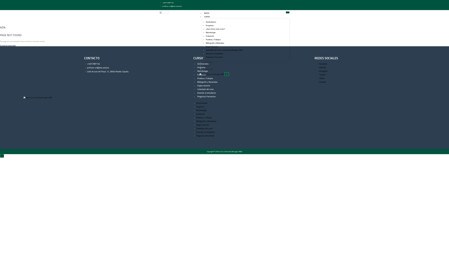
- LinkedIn (322, 67)
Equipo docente (212, 47)
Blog (206, 66)
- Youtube (322, 82)
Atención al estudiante (214, 54)
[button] (246, 100)
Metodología (210, 33)
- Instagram (323, 71)
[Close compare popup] (2, 156)
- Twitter (321, 74)
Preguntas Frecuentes (214, 57)
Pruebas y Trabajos (213, 40)
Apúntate (208, 62)
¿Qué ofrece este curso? (215, 29)
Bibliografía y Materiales (215, 43)
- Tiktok (321, 78)
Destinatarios (211, 22)
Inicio (206, 13)
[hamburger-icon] (287, 12)
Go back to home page (8, 45)
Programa (210, 25)
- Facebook (322, 63)
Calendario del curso (205, 89)
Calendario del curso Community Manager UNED (224, 50)
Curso (207, 17)
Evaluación (210, 36)
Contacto (209, 69)
